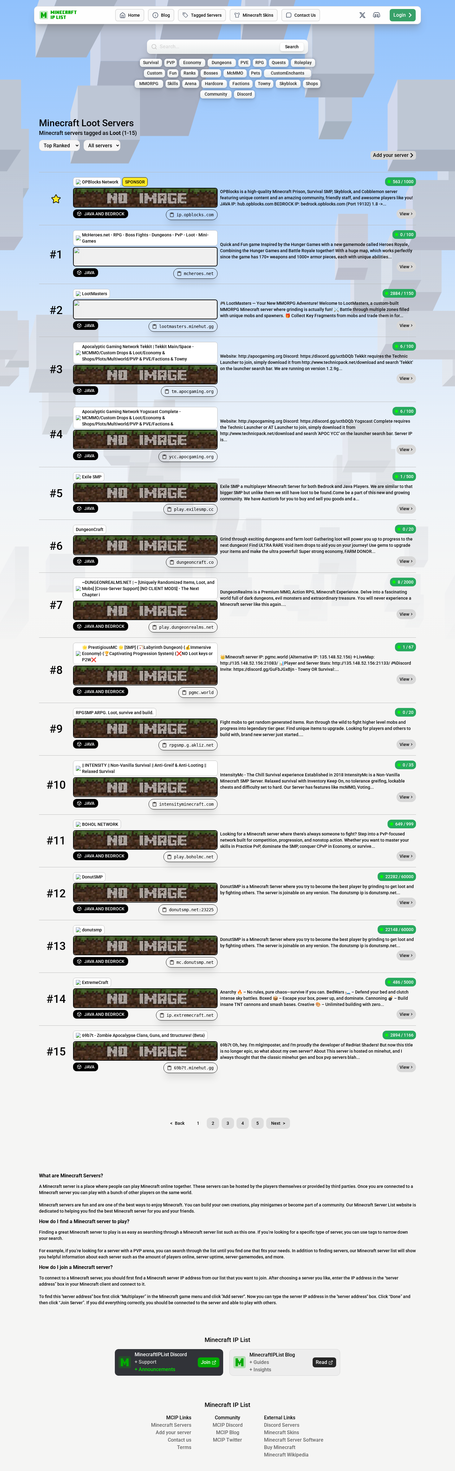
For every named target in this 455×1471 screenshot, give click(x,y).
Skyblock (288, 83)
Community (216, 94)
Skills (172, 83)
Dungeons (222, 62)
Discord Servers (281, 1425)
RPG (259, 62)
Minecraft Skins (258, 15)
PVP (171, 62)
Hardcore (214, 83)
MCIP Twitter (227, 1440)
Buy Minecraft (279, 1447)
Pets (255, 73)
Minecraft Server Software (293, 1440)
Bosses (211, 73)
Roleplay (303, 62)
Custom (154, 73)
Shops (312, 83)
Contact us (179, 1440)
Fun (173, 73)
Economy (192, 62)
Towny (264, 83)
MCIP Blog (227, 1432)
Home (134, 15)
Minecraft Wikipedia (286, 1455)
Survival (151, 62)
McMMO (235, 73)
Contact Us (305, 15)
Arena (191, 83)
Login (399, 15)
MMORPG (148, 83)
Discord (244, 94)
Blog (165, 15)
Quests (279, 62)
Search (292, 46)
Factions (240, 83)
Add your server (173, 1432)
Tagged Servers (206, 15)
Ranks (190, 73)
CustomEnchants (287, 73)
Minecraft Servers (171, 1425)
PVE (244, 62)
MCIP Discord (228, 1425)
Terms (184, 1447)
